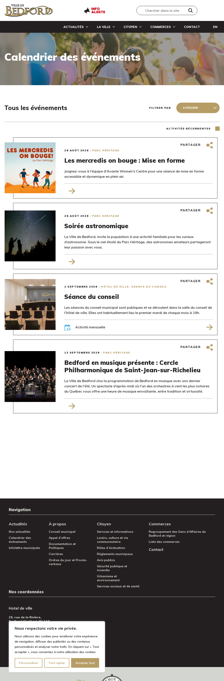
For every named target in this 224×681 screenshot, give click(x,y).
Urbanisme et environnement (108, 578)
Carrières (56, 554)
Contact (192, 27)
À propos (57, 523)
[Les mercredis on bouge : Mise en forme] (38, 168)
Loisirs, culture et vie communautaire (112, 540)
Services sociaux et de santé (118, 586)
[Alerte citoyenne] (94, 10)
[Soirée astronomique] (38, 236)
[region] (57, 646)
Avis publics (106, 560)
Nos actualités (19, 532)
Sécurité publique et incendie (112, 568)
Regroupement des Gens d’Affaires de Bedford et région (177, 534)
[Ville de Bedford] (28, 10)
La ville (103, 27)
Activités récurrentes (188, 128)
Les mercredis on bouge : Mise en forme (124, 160)
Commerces (160, 27)
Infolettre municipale (24, 548)
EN (215, 27)
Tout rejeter (56, 663)
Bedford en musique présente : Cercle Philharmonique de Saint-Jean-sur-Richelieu (132, 366)
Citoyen (130, 27)
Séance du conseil (91, 296)
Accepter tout (85, 663)
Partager (191, 145)
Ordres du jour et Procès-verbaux (68, 562)
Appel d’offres (59, 538)
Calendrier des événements (20, 540)
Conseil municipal (62, 532)
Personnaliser (28, 663)
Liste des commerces (164, 542)
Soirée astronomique (96, 226)
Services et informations (115, 532)
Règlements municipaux (115, 554)
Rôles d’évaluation (111, 548)
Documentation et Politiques (62, 546)
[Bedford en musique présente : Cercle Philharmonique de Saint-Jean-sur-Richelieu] (38, 376)
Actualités (73, 27)
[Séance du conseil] (38, 304)
